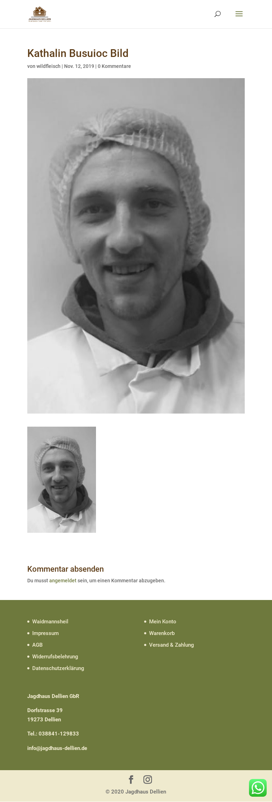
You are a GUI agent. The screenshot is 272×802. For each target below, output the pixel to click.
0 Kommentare (114, 66)
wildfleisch (48, 66)
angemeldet (62, 580)
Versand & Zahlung (171, 645)
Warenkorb (162, 633)
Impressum (45, 633)
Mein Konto (162, 621)
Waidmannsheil (50, 621)
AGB (37, 645)
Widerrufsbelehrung (55, 656)
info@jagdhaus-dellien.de (57, 748)
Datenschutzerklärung (58, 668)
